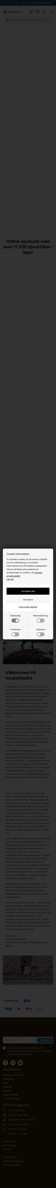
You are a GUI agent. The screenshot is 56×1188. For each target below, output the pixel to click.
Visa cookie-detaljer (28, 607)
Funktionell (15, 629)
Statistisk (40, 629)
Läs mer (10, 579)
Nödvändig (15, 615)
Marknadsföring (40, 615)
